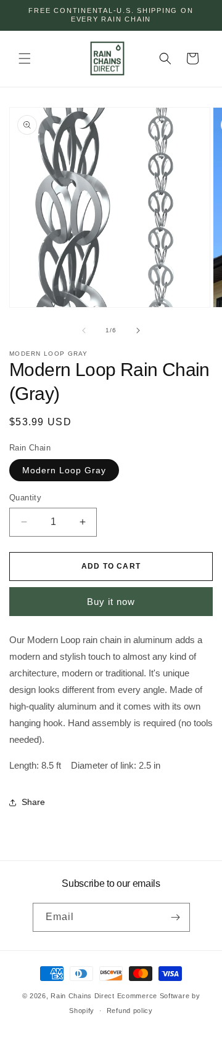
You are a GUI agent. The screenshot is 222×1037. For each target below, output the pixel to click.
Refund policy (130, 1010)
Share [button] (33, 802)
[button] (24, 58)
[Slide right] (138, 330)
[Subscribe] (175, 917)
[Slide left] (83, 330)
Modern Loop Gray (64, 470)
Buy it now (111, 601)
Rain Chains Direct (83, 995)
